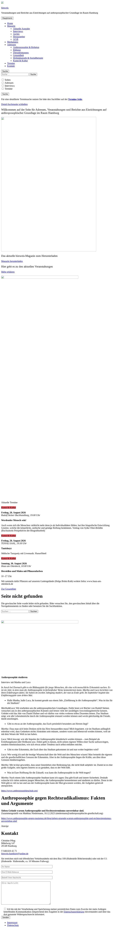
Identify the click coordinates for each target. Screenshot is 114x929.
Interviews (18, 31)
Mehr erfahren (8, 272)
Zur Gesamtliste (8, 589)
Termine (11, 63)
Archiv (16, 34)
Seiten (7, 80)
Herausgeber (19, 36)
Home (10, 23)
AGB (15, 39)
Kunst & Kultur (20, 60)
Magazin (11, 26)
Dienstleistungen (21, 52)
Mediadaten (12, 42)
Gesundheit (18, 55)
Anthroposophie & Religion (26, 47)
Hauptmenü (7, 18)
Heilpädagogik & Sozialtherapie (28, 58)
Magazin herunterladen (12, 261)
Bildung (17, 50)
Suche (5, 71)
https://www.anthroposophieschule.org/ (19, 790)
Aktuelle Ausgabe (21, 28)
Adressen (11, 44)
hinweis (4, 8)
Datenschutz (13, 925)
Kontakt (11, 66)
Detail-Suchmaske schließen (14, 104)
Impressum (12, 922)
